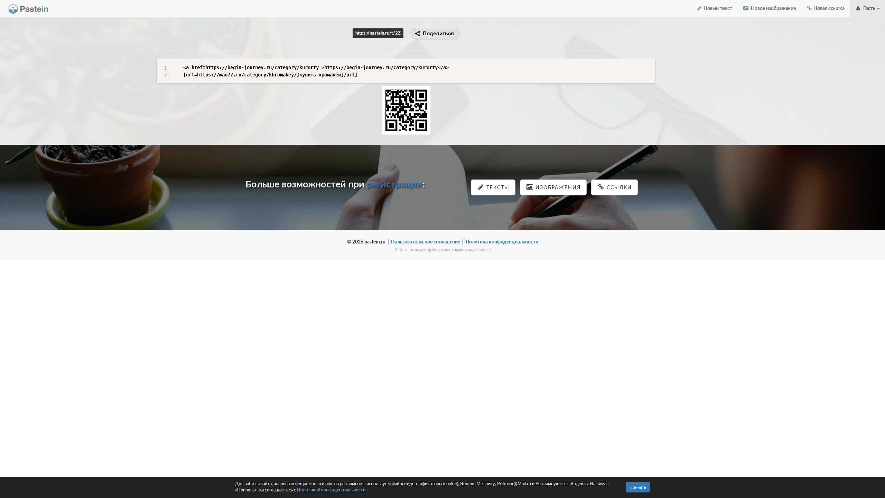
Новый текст (717, 8)
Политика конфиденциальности (502, 242)
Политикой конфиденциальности (331, 490)
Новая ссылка (828, 8)
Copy (648, 64)
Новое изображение (772, 8)
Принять (638, 487)
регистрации (394, 184)
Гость (868, 8)
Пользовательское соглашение (425, 242)
